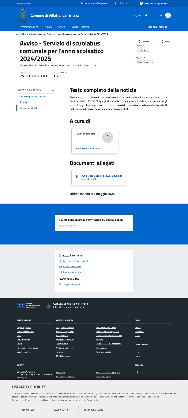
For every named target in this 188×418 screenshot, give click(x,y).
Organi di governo (24, 327)
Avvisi (33, 34)
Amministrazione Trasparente (94, 3)
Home (17, 34)
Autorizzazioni (101, 347)
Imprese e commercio (65, 339)
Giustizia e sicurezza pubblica (107, 331)
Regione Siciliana (24, 3)
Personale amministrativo (27, 347)
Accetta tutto (61, 409)
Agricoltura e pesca (103, 351)
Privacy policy (93, 400)
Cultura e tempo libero (65, 331)
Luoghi (137, 352)
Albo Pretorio (121, 3)
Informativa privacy (103, 376)
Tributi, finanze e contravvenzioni (109, 335)
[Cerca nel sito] (168, 15)
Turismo (59, 351)
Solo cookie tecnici (93, 409)
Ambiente (99, 339)
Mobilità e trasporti (64, 355)
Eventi (137, 356)
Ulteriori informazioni (87, 148)
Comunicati (139, 331)
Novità (25, 34)
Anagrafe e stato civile (65, 327)
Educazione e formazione (106, 327)
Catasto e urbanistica (64, 347)
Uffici (19, 335)
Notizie (138, 327)
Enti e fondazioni (23, 339)
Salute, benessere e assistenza (108, 343)
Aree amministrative (25, 331)
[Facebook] (145, 15)
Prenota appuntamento (65, 376)
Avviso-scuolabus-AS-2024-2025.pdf (101, 176)
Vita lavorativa (62, 335)
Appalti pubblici (62, 343)
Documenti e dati (24, 351)
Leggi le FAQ (61, 372)
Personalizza (27, 409)
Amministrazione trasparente (108, 372)
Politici (19, 343)
